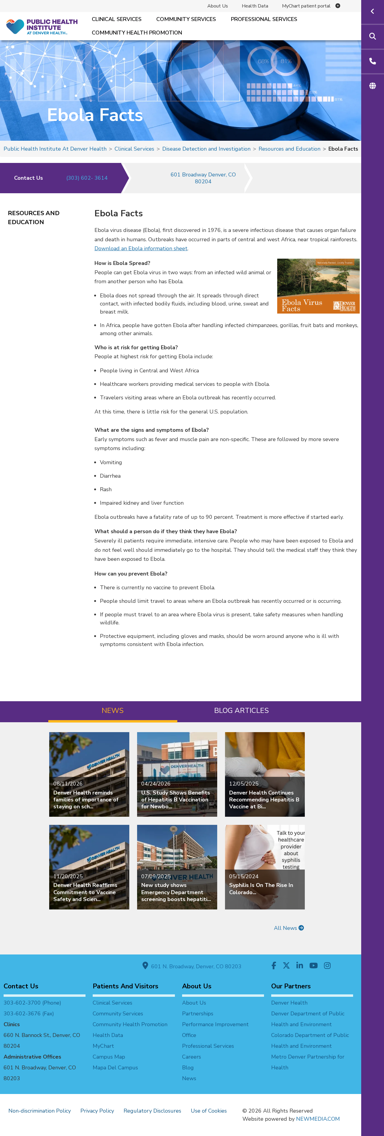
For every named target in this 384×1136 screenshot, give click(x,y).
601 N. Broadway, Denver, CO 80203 (195, 966)
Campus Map (109, 1056)
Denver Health (289, 1002)
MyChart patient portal (306, 6)
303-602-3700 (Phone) (32, 1002)
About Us (217, 6)
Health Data (255, 6)
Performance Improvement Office (215, 1030)
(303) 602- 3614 (87, 178)
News (189, 1078)
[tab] (112, 712)
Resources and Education (289, 148)
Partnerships (197, 1013)
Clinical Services (117, 19)
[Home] (42, 26)
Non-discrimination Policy (39, 1110)
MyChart (103, 1046)
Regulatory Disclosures (152, 1110)
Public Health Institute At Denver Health (55, 148)
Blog (188, 1067)
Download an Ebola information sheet (141, 248)
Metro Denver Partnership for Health (307, 1062)
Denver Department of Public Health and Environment (307, 1019)
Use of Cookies (209, 1110)
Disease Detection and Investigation (206, 148)
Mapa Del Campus (115, 1067)
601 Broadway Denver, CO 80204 (203, 178)
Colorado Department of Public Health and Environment (310, 1041)
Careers (191, 1056)
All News (286, 928)
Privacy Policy (97, 1110)
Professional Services (264, 19)
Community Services (186, 19)
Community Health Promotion (137, 32)
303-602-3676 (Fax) (29, 1013)
